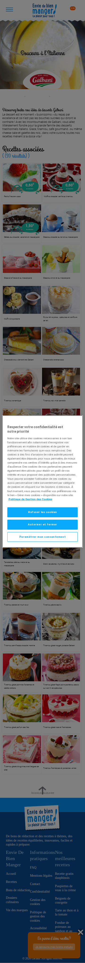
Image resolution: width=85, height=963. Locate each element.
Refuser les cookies (42, 512)
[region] (42, 481)
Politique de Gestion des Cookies (30, 499)
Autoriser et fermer (42, 524)
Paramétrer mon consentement (42, 536)
